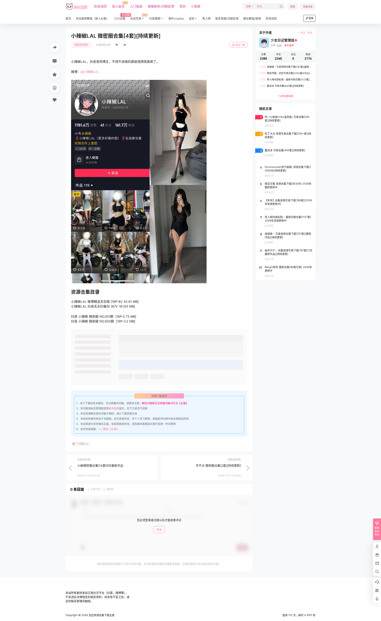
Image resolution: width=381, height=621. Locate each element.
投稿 (311, 18)
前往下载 (240, 45)
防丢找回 (100, 6)
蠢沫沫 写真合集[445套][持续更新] (282, 85)
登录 (292, 6)
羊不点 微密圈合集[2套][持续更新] (218, 465)
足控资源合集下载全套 (101, 615)
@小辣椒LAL (90, 72)
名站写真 (138, 17)
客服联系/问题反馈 (161, 6)
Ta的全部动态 (285, 96)
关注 (302, 32)
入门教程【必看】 (108, 428)
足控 (191, 18)
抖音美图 (154, 18)
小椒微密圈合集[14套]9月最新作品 (100, 465)
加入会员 (118, 5)
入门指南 (136, 6)
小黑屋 (195, 6)
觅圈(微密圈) (81, 44)
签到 (182, 6)
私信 (310, 32)
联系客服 (114, 408)
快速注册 (308, 6)
